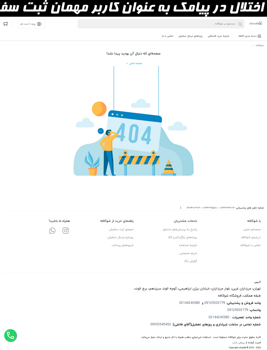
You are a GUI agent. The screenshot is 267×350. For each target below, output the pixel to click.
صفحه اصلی (135, 63)
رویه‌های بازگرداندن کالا (182, 237)
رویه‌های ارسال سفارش (190, 36)
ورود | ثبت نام (27, 24)
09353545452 (160, 324)
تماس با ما (167, 36)
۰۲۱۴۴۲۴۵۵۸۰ (209, 208)
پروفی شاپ (238, 342)
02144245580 (190, 303)
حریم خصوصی (188, 253)
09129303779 (214, 303)
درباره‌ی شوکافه (251, 237)
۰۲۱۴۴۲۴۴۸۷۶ (227, 208)
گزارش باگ (190, 261)
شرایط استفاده (188, 245)
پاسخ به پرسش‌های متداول (179, 229)
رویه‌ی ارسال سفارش (120, 237)
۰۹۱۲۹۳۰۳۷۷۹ (193, 208)
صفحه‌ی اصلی (252, 229)
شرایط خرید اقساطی (218, 36)
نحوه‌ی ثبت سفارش (121, 229)
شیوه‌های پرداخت (123, 245)
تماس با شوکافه (250, 245)
